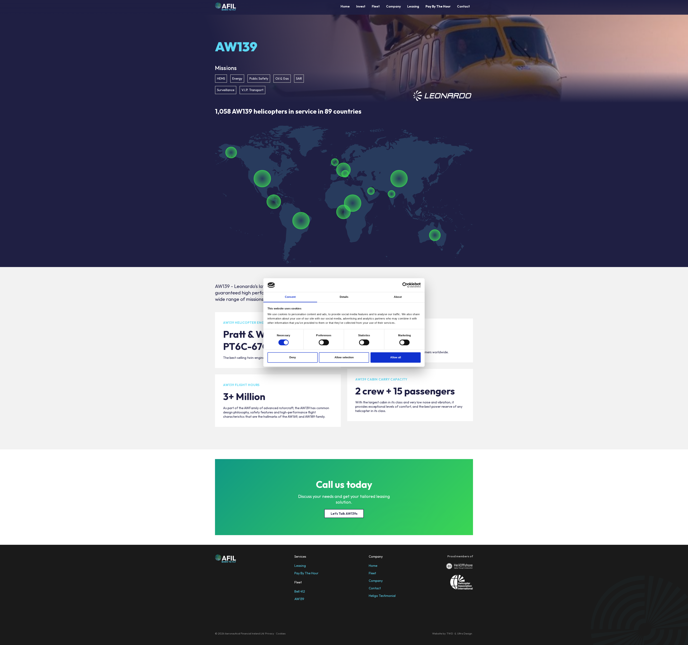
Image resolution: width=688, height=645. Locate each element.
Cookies (281, 633)
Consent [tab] (290, 296)
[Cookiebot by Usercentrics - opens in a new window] (405, 285)
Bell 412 (299, 591)
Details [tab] (344, 296)
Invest (360, 6)
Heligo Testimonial (382, 596)
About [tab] (398, 296)
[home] (225, 7)
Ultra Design (464, 633)
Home (345, 6)
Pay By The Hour (306, 573)
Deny (292, 357)
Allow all (395, 357)
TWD (450, 633)
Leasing (413, 6)
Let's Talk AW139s (344, 513)
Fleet (376, 6)
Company (393, 6)
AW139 (299, 599)
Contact (463, 6)
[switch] (324, 342)
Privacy (269, 633)
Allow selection (344, 357)
